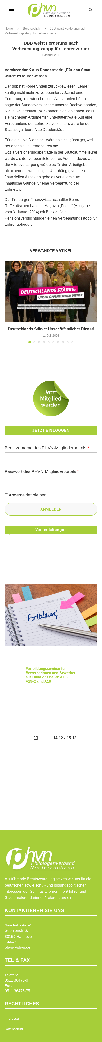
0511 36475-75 (17, 991)
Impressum (13, 1018)
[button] (9, 302)
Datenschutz (14, 1029)
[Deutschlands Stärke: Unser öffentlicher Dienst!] (51, 291)
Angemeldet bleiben (27, 495)
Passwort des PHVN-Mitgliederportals (42, 471)
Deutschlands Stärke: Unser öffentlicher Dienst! (51, 329)
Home (9, 28)
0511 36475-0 (16, 980)
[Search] (90, 10)
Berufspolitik (31, 28)
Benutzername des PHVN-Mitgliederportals (47, 448)
